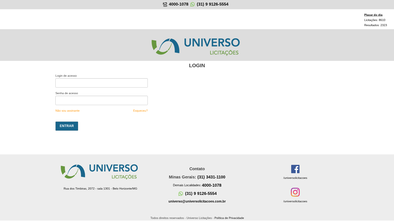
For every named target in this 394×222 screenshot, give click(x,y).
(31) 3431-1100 (211, 177)
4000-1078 (178, 4)
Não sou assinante (67, 110)
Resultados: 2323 (375, 25)
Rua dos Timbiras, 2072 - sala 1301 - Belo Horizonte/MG (100, 188)
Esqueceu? (140, 110)
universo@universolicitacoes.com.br (197, 201)
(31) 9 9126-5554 (212, 4)
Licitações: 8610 (374, 20)
